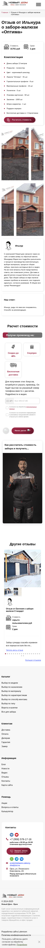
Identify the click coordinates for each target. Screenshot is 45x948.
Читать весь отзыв (14, 650)
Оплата (5, 734)
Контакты (6, 781)
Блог (4, 764)
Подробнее (22, 945)
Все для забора (9, 712)
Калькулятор (7, 811)
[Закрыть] (39, 942)
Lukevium (22, 932)
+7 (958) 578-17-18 (20, 839)
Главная (5, 12)
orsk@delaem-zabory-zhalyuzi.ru (20, 864)
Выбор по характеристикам (14, 695)
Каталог (6, 676)
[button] (5, 653)
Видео (4, 773)
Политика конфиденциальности (16, 935)
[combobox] (9, 401)
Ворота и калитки (10, 708)
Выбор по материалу (11, 691)
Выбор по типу (8, 703)
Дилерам (6, 738)
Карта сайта (7, 785)
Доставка (6, 730)
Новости (5, 768)
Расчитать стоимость (21, 120)
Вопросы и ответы (10, 807)
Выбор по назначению (12, 687)
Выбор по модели (10, 683)
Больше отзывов (33, 660)
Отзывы (5, 777)
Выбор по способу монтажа (14, 699)
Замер (5, 746)
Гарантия (6, 742)
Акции (4, 803)
